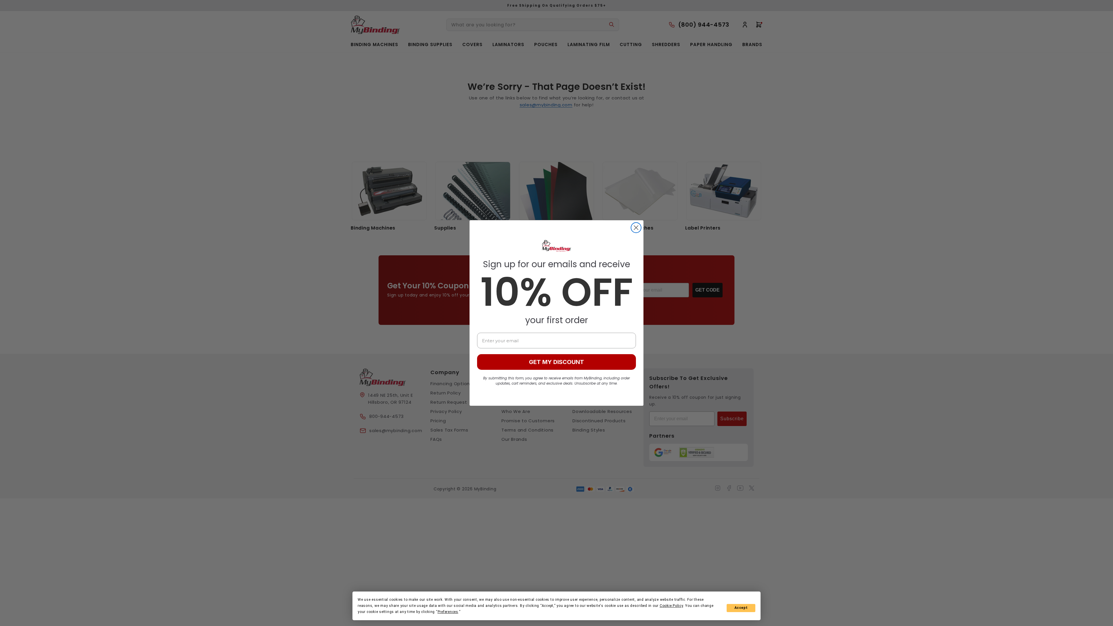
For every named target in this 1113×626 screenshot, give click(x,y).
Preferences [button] (448, 612)
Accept (741, 608)
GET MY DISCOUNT (556, 362)
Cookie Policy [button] (671, 606)
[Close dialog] (636, 228)
